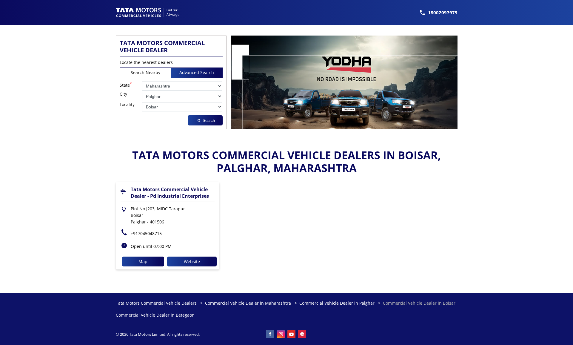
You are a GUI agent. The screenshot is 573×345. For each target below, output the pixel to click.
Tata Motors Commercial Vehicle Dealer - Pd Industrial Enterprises (170, 192)
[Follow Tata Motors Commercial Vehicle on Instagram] (281, 334)
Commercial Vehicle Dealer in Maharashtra (248, 303)
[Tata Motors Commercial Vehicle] (148, 12)
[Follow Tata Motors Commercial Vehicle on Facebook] (270, 334)
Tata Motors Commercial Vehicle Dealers (157, 303)
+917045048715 (146, 233)
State (126, 85)
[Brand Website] (302, 334)
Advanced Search (196, 72)
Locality (127, 104)
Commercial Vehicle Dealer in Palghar (337, 303)
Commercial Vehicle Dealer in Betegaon (155, 315)
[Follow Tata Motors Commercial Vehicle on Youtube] (291, 334)
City (123, 94)
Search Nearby (145, 72)
